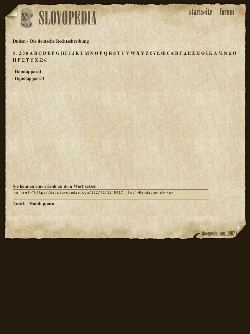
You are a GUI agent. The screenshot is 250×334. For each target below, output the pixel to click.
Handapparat (42, 203)
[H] (64, 53)
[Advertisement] (125, 131)
